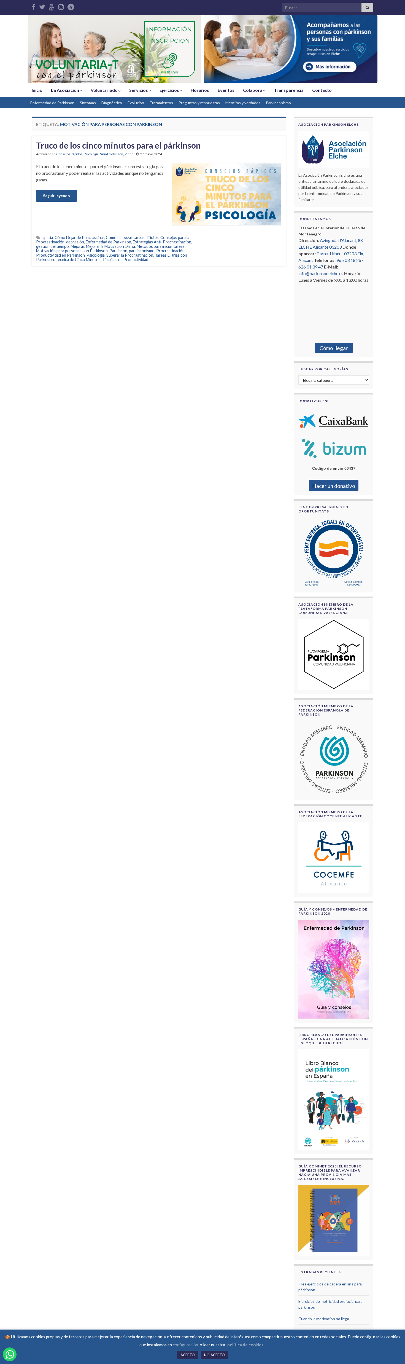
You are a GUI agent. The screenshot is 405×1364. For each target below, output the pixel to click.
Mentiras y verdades (242, 102)
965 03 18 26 (348, 260)
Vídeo (129, 154)
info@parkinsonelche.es (320, 273)
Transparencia (289, 90)
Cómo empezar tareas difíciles (132, 237)
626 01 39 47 (310, 266)
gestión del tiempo (52, 246)
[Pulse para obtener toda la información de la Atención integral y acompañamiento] (290, 49)
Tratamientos (161, 102)
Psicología (91, 154)
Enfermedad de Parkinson (52, 102)
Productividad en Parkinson (60, 255)
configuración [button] (185, 1344)
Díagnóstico (111, 102)
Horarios (200, 90)
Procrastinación (170, 250)
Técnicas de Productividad (125, 259)
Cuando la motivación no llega (323, 1318)
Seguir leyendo (56, 195)
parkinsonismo (142, 250)
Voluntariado (104, 90)
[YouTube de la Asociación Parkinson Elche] (52, 6)
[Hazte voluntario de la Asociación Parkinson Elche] (114, 49)
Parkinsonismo (278, 102)
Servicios (139, 90)
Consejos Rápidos (69, 154)
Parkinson (118, 250)
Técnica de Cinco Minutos (78, 259)
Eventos (226, 90)
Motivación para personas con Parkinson (72, 250)
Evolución (136, 102)
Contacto (322, 90)
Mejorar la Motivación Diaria (110, 246)
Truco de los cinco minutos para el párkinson (118, 145)
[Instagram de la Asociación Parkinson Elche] (61, 6)
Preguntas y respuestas (199, 102)
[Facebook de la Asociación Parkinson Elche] (34, 6)
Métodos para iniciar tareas (161, 246)
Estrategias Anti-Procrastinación (162, 242)
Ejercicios (170, 90)
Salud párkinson (111, 154)
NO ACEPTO (214, 1355)
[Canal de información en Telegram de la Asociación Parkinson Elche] (71, 6)
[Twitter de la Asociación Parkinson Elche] (42, 6)
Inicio (37, 90)
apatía (47, 237)
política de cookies (245, 1344)
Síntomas (88, 102)
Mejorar (77, 246)
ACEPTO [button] (187, 1355)
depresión (75, 242)
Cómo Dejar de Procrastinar (79, 237)
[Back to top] (392, 1351)
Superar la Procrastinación (129, 255)
